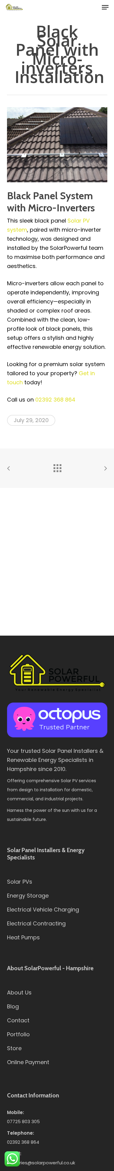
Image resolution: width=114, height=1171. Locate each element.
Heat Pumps (23, 937)
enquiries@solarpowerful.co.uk (41, 1162)
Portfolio (18, 1034)
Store (14, 1048)
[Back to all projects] (57, 467)
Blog (13, 1006)
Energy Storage (28, 895)
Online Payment (28, 1062)
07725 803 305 (23, 1121)
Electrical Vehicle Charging (43, 909)
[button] (105, 7)
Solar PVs (19, 881)
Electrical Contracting (36, 923)
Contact (18, 1020)
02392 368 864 (55, 399)
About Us (19, 992)
